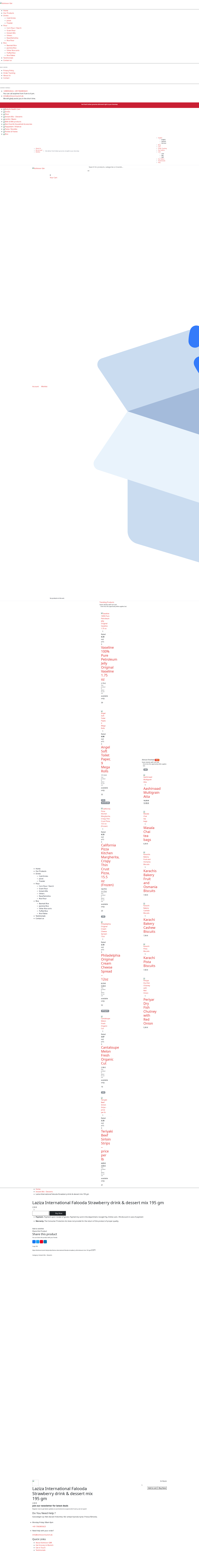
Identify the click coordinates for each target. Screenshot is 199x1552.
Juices (9, 20)
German (163, 143)
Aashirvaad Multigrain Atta (152, 792)
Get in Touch (41, 1548)
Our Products (8, 13)
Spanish (163, 141)
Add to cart (41, 1213)
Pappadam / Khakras (13, 126)
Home (5, 10)
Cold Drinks (11, 18)
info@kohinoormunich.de (13, 96)
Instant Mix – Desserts (13, 116)
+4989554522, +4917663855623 (15, 91)
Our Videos (161, 159)
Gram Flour (11, 30)
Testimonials (8, 58)
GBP (162, 157)
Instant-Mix (11, 33)
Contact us (7, 60)
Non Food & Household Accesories (18, 124)
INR (162, 155)
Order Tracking (9, 73)
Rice (5, 43)
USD (159, 152)
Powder (10, 23)
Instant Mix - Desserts (44, 1191)
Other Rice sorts (13, 50)
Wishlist (38, 152)
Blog (159, 145)
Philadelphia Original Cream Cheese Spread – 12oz (110, 967)
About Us (7, 75)
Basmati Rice (12, 45)
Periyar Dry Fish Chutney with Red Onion (149, 1011)
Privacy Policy (8, 70)
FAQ (159, 162)
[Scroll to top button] (194, 1547)
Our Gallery (161, 150)
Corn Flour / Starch (14, 28)
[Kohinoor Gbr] (6, 3)
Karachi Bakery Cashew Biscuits (149, 925)
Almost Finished (150, 760)
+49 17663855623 (39, 1526)
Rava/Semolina (12, 38)
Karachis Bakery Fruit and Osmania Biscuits (150, 881)
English (160, 138)
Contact (6, 78)
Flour (5, 25)
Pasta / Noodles (11, 129)
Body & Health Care (12, 109)
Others (9, 35)
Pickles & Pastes (11, 131)
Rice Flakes (11, 55)
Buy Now (58, 1213)
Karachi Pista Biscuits (149, 961)
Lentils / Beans (10, 119)
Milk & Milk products (13, 121)
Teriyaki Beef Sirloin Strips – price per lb (107, 1145)
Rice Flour (10, 40)
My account (39, 150)
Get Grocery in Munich (44, 1545)
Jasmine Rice (11, 48)
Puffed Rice (11, 53)
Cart (159, 147)
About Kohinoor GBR (44, 1543)
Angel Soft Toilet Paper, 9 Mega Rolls (106, 759)
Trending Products (107, 602)
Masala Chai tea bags (148, 833)
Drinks (5, 15)
